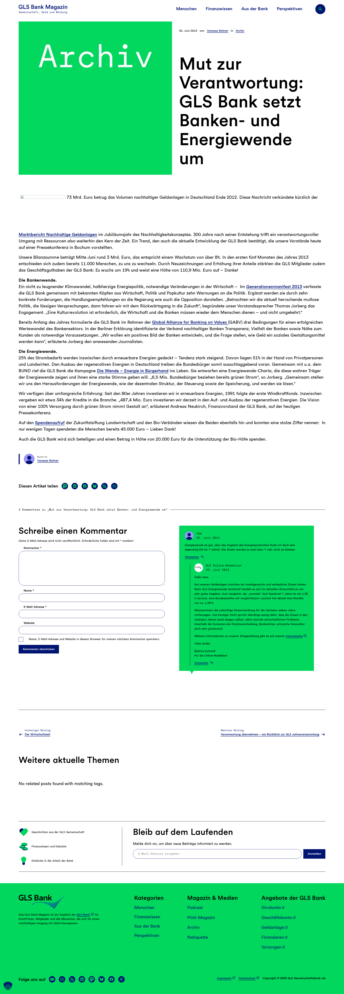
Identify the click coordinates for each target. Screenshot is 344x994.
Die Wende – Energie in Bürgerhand (132, 370)
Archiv (240, 30)
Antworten (192, 557)
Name (29, 590)
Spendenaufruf (50, 422)
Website (29, 623)
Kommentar (32, 548)
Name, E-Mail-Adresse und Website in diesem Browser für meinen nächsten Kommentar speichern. (94, 639)
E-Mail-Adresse (35, 607)
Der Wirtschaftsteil (37, 734)
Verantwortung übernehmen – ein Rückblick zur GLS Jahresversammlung (270, 734)
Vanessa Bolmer (217, 30)
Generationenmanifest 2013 (274, 286)
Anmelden (314, 853)
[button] (8, 986)
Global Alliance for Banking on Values (190, 322)
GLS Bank (83, 914)
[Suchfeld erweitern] (320, 9)
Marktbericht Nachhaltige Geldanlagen (58, 234)
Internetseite (294, 636)
